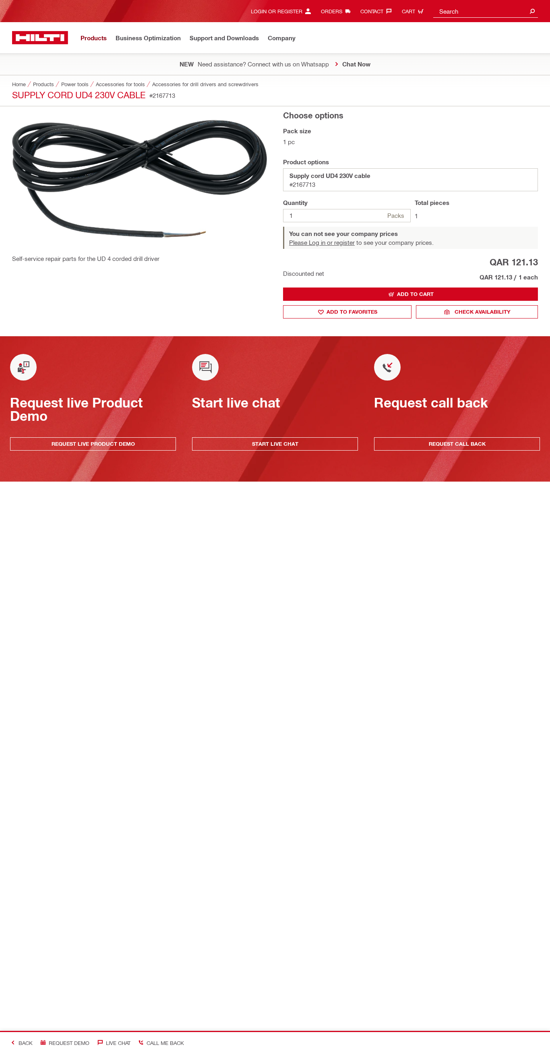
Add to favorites (352, 311)
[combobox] (485, 11)
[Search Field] (532, 11)
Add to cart (415, 294)
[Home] (40, 37)
